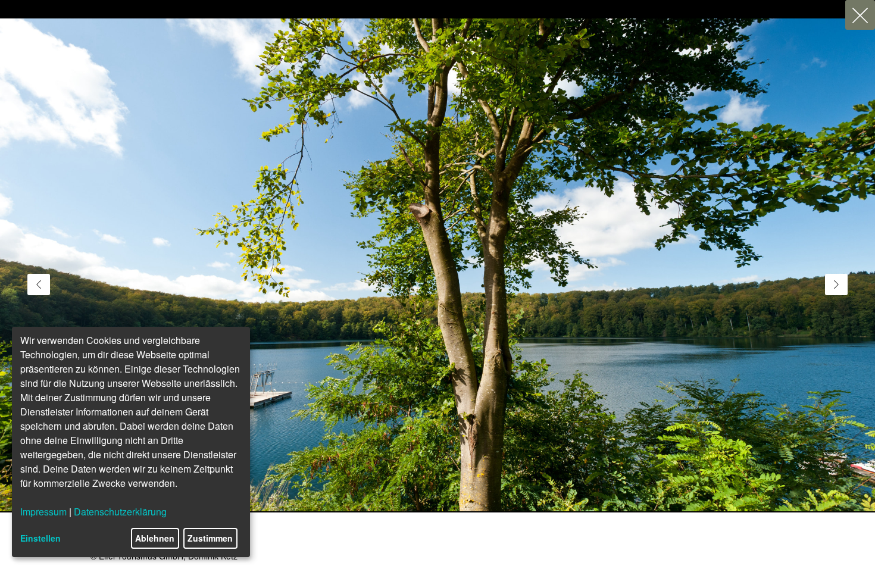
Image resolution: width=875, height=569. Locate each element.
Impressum (43, 511)
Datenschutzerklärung (120, 511)
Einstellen (40, 538)
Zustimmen (210, 538)
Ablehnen (154, 538)
